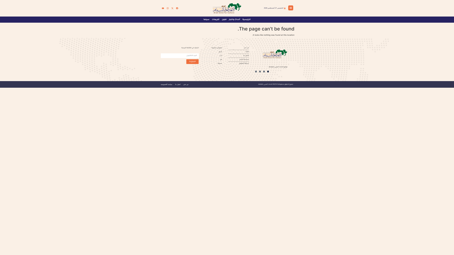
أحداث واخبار (234, 20)
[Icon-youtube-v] (256, 71)
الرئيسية (246, 20)
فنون (224, 20)
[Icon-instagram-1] (260, 71)
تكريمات (215, 20)
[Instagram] (168, 8)
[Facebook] (177, 8)
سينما (206, 20)
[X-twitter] (172, 8)
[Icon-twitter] (264, 71)
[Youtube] (163, 8)
